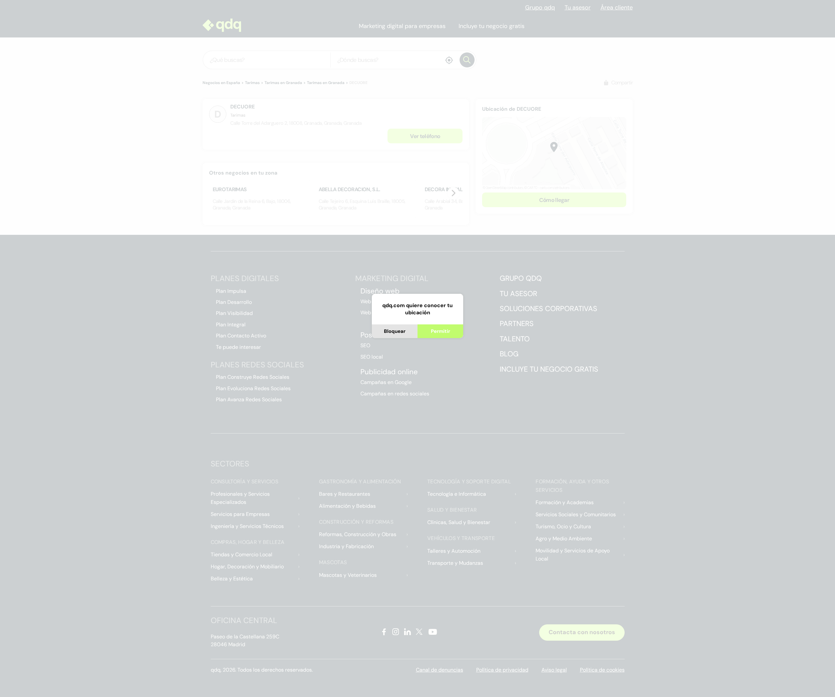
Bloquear (394, 331)
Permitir (440, 331)
